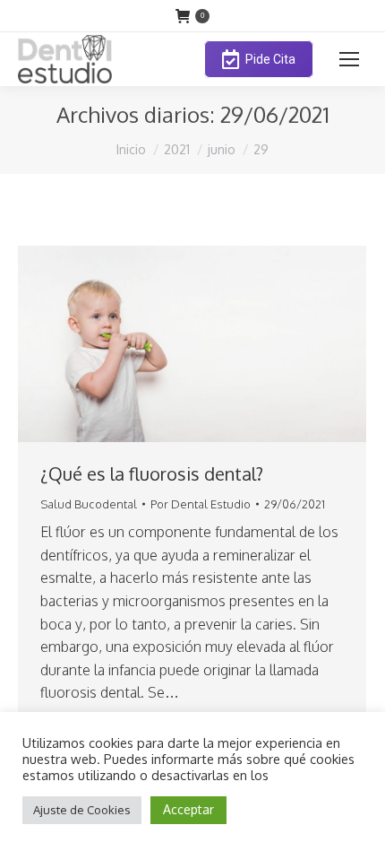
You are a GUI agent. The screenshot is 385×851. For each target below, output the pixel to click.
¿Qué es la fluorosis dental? (151, 473)
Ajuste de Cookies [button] (82, 810)
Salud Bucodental (88, 504)
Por (200, 504)
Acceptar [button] (188, 809)
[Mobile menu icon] (349, 59)
